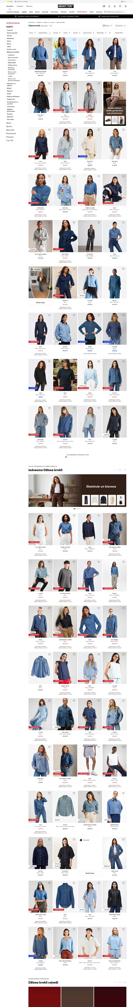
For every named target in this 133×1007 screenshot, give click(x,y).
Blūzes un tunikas (49, 22)
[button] (107, 25)
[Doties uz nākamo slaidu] (125, 470)
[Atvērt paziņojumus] (115, 6)
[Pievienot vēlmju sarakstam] (49, 40)
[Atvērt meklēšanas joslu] (104, 12)
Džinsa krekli (61, 22)
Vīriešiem (20, 6)
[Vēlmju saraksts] (120, 6)
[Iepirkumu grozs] (125, 6)
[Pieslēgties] (109, 6)
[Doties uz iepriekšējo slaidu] (114, 470)
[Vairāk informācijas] (40, 78)
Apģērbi (39, 22)
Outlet (10, 1)
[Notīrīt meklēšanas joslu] (125, 12)
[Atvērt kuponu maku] (104, 6)
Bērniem (30, 6)
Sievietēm (9, 6)
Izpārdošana (43, 33)
